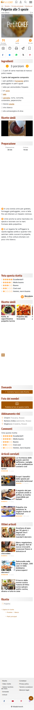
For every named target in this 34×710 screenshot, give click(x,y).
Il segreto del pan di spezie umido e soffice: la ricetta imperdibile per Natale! (23, 494)
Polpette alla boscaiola (22, 318)
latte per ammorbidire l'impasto (15, 87)
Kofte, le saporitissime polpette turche (8, 319)
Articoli (4, 695)
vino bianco (7, 107)
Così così (17, 288)
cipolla (11, 104)
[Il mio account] (21, 2)
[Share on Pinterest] (30, 55)
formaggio (19, 81)
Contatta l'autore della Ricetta (18, 392)
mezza (8, 104)
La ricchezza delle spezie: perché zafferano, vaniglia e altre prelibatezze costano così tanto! (17, 463)
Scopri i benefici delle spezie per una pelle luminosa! (24, 479)
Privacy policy (24, 684)
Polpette (7, 604)
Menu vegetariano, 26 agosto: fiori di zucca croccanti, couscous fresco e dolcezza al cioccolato (16, 548)
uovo (8, 91)
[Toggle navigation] (30, 2)
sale (4, 94)
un (6, 91)
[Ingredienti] (3, 355)
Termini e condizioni (26, 687)
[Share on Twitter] (23, 55)
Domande (5, 692)
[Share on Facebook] (2, 55)
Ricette (4, 681)
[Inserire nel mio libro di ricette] (29, 48)
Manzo (16, 612)
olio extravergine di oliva (13, 111)
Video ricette (6, 684)
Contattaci (22, 681)
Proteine (9, 612)
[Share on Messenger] (9, 55)
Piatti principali (12, 616)
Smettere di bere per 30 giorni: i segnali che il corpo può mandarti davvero (23, 532)
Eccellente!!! (18, 279)
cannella (6, 98)
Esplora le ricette (8, 609)
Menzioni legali (24, 690)
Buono (15, 285)
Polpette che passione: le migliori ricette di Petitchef (23, 510)
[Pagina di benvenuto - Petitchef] (2, 6)
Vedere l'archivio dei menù (7, 687)
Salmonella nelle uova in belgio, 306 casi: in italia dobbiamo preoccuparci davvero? (17, 566)
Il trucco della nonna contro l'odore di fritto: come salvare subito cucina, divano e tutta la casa (15, 585)
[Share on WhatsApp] (16, 55)
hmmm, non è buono (21, 291)
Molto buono (18, 282)
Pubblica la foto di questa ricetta (17, 407)
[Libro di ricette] (16, 2)
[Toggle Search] (25, 2)
